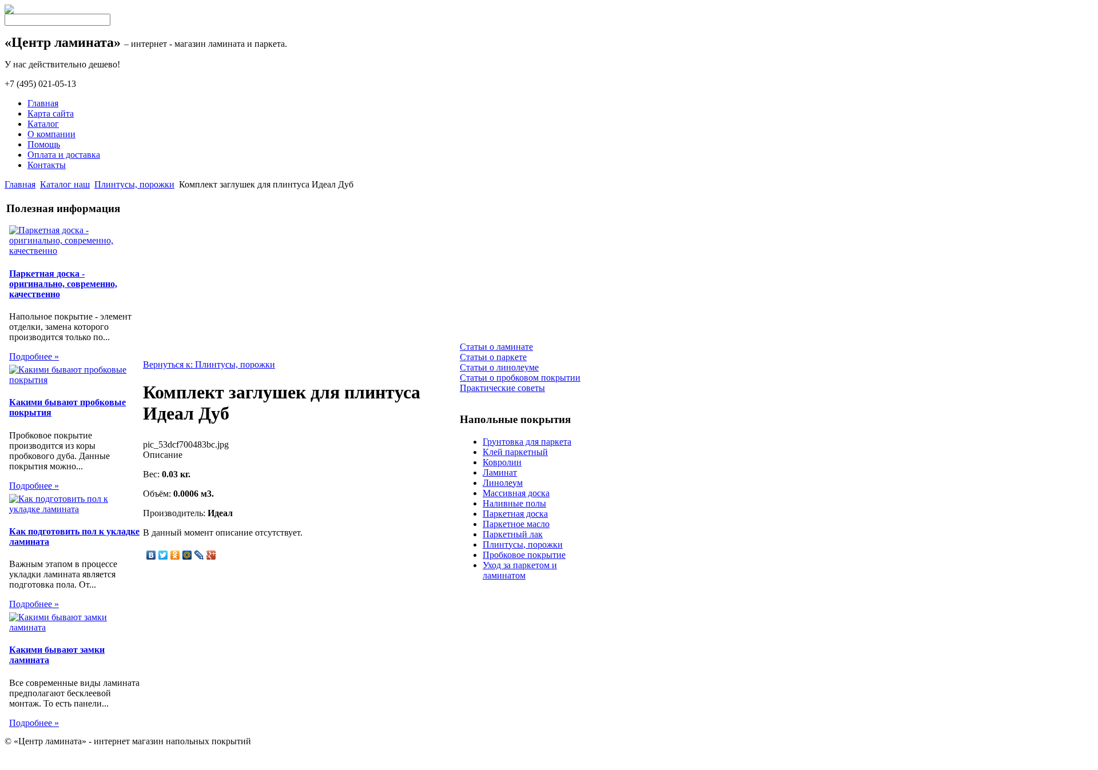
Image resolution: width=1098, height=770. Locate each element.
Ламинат (500, 472)
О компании (51, 134)
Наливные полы (514, 503)
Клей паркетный (515, 452)
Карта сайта (50, 113)
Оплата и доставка (63, 154)
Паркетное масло (516, 524)
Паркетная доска (515, 513)
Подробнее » (34, 356)
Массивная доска (516, 493)
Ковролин (502, 462)
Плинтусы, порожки (134, 184)
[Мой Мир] (187, 555)
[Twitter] (163, 555)
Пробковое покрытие (524, 555)
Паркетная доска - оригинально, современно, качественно (63, 284)
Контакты (46, 165)
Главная (42, 103)
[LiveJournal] (199, 555)
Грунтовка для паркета (527, 441)
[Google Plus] (211, 555)
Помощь (43, 144)
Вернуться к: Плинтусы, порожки (209, 364)
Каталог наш (65, 184)
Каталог (43, 124)
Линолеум (503, 483)
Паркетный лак (513, 534)
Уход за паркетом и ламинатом (520, 570)
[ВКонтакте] (151, 555)
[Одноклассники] (175, 555)
